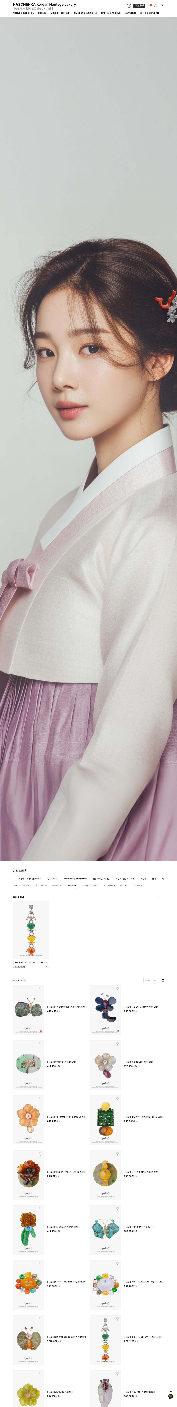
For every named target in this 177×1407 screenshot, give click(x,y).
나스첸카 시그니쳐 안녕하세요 (18, 878)
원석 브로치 (72, 885)
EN (129, 6)
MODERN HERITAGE (60, 13)
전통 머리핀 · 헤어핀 (91, 878)
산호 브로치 (124, 886)
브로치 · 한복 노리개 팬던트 (65, 878)
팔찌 (143, 878)
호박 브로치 (137, 886)
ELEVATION (130, 13)
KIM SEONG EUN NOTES (85, 13)
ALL (15, 886)
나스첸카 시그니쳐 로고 (90, 886)
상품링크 (31, 935)
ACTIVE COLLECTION (23, 13)
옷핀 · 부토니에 (41, 886)
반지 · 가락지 (42, 878)
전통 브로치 (26, 886)
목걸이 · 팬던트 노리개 (114, 878)
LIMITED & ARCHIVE (111, 13)
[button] (158, 897)
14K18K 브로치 (57, 886)
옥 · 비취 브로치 (109, 886)
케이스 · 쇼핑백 (158, 878)
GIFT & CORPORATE (149, 13)
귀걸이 (133, 878)
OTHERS (42, 13)
